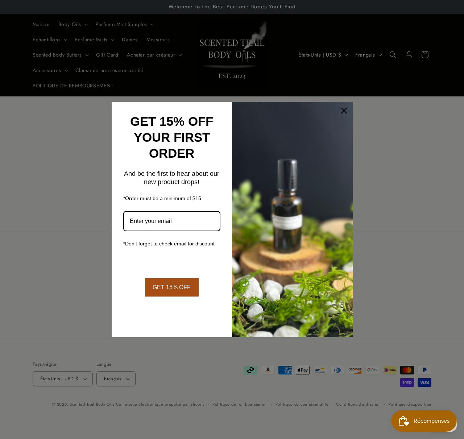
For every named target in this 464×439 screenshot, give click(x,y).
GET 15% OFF (172, 287)
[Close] (344, 110)
